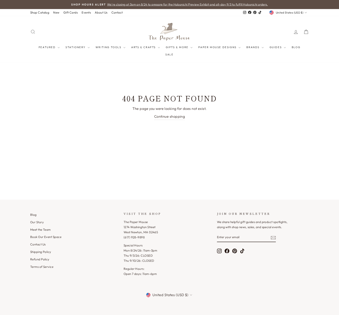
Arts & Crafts (144, 47)
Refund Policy (39, 259)
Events (86, 12)
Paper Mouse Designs (218, 47)
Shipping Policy (40, 252)
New (56, 12)
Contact (117, 12)
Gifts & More (178, 47)
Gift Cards (70, 12)
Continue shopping (169, 116)
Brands (253, 47)
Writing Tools (109, 47)
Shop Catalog (39, 12)
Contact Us (38, 244)
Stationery (76, 47)
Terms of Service (41, 267)
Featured (48, 47)
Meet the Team (40, 229)
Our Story (37, 222)
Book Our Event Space (45, 237)
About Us (101, 12)
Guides (276, 47)
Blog (296, 47)
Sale (169, 54)
